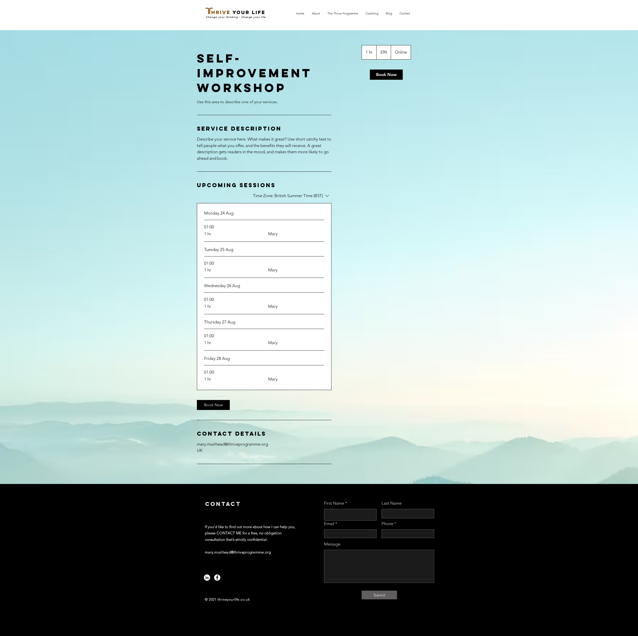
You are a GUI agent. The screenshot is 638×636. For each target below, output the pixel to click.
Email (329, 524)
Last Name (391, 503)
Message (332, 544)
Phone (387, 524)
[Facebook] (217, 577)
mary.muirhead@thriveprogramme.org (238, 552)
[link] (213, 405)
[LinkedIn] (207, 577)
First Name (334, 503)
